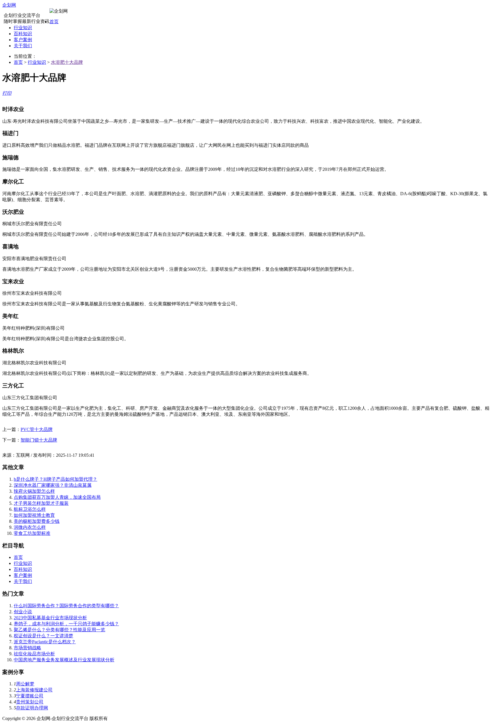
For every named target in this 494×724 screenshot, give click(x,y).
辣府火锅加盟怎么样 (34, 491)
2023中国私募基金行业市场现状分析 (50, 617)
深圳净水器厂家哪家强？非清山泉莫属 (52, 485)
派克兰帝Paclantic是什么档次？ (45, 641)
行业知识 (23, 27)
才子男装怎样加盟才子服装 (41, 503)
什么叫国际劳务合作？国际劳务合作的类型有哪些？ (66, 605)
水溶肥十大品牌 (67, 62)
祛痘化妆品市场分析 (34, 653)
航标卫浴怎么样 (30, 509)
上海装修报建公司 (34, 689)
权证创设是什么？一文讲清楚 (43, 635)
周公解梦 (25, 683)
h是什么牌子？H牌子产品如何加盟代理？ (55, 479)
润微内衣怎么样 (30, 527)
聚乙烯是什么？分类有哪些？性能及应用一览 (59, 629)
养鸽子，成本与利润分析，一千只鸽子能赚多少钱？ (66, 623)
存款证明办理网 (32, 707)
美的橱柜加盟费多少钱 (36, 521)
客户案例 (23, 39)
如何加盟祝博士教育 (34, 515)
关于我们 (23, 45)
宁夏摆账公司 (29, 695)
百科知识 (23, 33)
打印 (6, 93)
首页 (54, 21)
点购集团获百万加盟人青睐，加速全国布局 (57, 497)
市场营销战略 (27, 647)
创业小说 (23, 611)
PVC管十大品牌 (37, 429)
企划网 (9, 5)
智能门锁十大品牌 (39, 440)
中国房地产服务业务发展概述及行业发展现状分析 (64, 659)
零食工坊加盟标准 (32, 533)
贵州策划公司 (29, 701)
